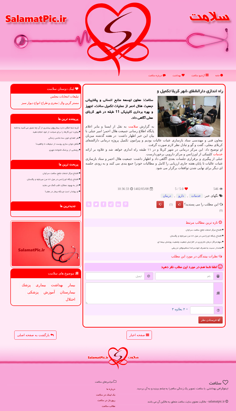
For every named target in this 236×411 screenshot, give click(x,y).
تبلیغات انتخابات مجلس (64, 96)
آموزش (49, 292)
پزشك (26, 285)
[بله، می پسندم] (179, 204)
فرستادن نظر (209, 320)
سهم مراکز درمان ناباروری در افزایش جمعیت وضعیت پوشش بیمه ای (189, 242)
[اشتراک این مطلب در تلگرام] (111, 204)
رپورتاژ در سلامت (106, 400)
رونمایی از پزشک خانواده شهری (64, 150)
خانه (217, 75)
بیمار (71, 285)
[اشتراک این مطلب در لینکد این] (118, 204)
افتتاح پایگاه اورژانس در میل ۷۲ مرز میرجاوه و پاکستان (196, 236)
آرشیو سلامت (199, 75)
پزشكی (32, 292)
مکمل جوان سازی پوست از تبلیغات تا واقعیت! (57, 144)
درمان (167, 196)
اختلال (70, 299)
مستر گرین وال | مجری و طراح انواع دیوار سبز (50, 103)
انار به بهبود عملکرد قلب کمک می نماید (60, 185)
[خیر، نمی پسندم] (160, 204)
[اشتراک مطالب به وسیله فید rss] (89, 204)
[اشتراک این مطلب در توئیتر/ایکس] (96, 204)
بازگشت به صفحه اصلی (33, 335)
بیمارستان (67, 292)
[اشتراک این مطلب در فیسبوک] (103, 204)
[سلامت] (118, 39)
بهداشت (177, 75)
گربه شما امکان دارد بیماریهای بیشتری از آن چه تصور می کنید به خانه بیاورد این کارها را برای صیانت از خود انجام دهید (46, 129)
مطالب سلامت (108, 406)
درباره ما (110, 389)
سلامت (133, 126)
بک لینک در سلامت (105, 394)
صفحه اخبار (137, 335)
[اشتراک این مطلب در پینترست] (125, 204)
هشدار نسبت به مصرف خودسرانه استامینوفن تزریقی (197, 248)
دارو (181, 196)
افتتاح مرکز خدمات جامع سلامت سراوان (204, 230)
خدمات (218, 154)
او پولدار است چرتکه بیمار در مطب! (62, 191)
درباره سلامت (155, 75)
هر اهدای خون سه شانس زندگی (63, 138)
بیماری (41, 285)
